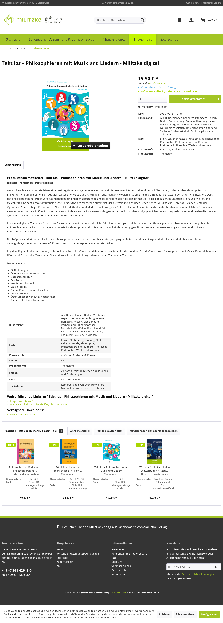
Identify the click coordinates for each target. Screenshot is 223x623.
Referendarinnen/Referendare (129, 553)
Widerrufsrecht (65, 561)
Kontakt (61, 549)
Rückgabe (62, 557)
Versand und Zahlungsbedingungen (78, 553)
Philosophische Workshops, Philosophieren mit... (25, 468)
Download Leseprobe (22, 414)
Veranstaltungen (121, 566)
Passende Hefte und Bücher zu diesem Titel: (33, 431)
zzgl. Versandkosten (159, 83)
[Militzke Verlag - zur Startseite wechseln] (32, 20)
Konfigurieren (209, 614)
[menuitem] (120, 20)
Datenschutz (119, 570)
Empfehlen (160, 106)
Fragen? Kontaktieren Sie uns (206, 2)
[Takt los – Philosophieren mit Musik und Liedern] (111, 451)
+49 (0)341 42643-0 (17, 570)
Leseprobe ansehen (92, 145)
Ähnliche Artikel (80, 431)
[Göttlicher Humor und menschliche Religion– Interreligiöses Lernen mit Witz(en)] (68, 451)
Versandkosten (118, 592)
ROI (114, 557)
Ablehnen (164, 614)
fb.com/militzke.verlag (114, 527)
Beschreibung (13, 164)
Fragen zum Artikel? (21, 401)
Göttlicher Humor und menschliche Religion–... (68, 468)
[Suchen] (142, 20)
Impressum (118, 574)
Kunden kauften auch (109, 431)
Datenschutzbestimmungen (198, 574)
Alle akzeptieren (185, 614)
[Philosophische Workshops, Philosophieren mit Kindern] (25, 451)
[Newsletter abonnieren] (215, 566)
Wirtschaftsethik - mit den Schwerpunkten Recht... (154, 468)
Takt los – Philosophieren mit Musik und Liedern (111, 468)
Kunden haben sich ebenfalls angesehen (154, 431)
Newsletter (118, 549)
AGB (59, 566)
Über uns (117, 561)
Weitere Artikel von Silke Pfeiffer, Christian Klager (39, 404)
